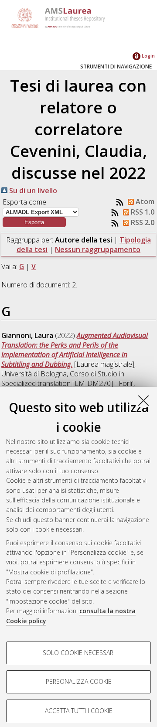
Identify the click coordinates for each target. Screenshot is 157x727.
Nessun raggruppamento (97, 249)
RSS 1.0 (141, 212)
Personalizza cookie (79, 681)
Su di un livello (32, 190)
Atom (144, 201)
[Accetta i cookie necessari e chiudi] (143, 400)
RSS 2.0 (141, 222)
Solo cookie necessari (79, 652)
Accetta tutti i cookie (79, 711)
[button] (34, 222)
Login (147, 55)
